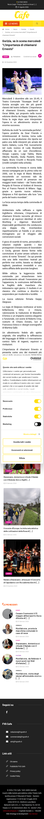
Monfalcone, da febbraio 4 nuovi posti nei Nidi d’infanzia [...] (28, 661)
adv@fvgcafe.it (16, 742)
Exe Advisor (33, 814)
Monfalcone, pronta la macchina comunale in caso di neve (27, 630)
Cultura (18, 655)
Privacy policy (15, 771)
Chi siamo (13, 762)
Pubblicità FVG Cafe (17, 766)
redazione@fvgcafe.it (18, 732)
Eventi (6, 56)
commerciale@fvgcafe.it (19, 737)
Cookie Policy (15, 776)
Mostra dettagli (30, 434)
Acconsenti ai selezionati (22, 450)
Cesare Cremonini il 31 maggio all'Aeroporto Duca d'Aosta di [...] (28, 615)
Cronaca (19, 625)
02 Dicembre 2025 (10, 62)
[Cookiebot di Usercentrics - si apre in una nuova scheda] (31, 358)
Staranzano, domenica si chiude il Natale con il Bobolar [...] (28, 646)
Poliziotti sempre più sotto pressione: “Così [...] (22, 4)
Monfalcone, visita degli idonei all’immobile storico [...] (28, 676)
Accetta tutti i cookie (22, 442)
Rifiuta (22, 458)
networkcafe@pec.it (10, 811)
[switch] (37, 409)
